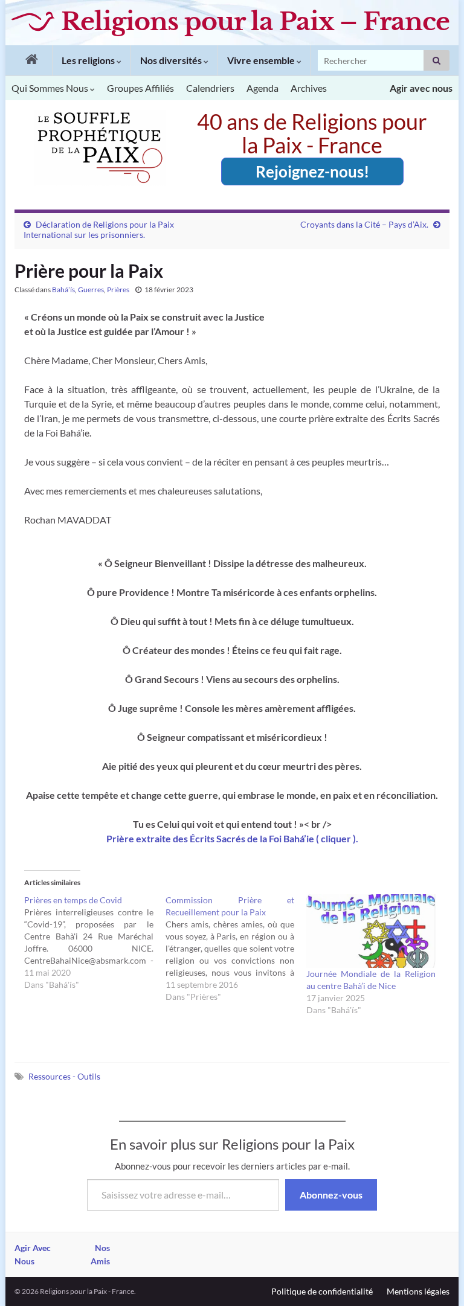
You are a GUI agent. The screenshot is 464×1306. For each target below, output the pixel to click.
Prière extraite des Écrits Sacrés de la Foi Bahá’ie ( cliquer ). (232, 838)
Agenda (262, 88)
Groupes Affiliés (140, 88)
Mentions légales (418, 1291)
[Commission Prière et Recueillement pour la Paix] (236, 948)
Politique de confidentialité (322, 1291)
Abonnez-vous (331, 1194)
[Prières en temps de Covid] (95, 942)
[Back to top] (437, 1279)
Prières (118, 289)
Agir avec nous (421, 88)
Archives (309, 88)
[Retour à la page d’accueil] (28, 60)
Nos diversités (172, 60)
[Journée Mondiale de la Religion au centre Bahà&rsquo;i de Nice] (371, 931)
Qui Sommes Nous (50, 88)
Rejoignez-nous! (312, 171)
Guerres (91, 289)
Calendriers (210, 88)
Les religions (89, 60)
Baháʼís (63, 289)
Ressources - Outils (64, 1076)
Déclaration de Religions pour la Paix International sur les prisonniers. (99, 229)
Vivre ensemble (262, 60)
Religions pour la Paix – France (255, 21)
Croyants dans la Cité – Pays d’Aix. (364, 224)
